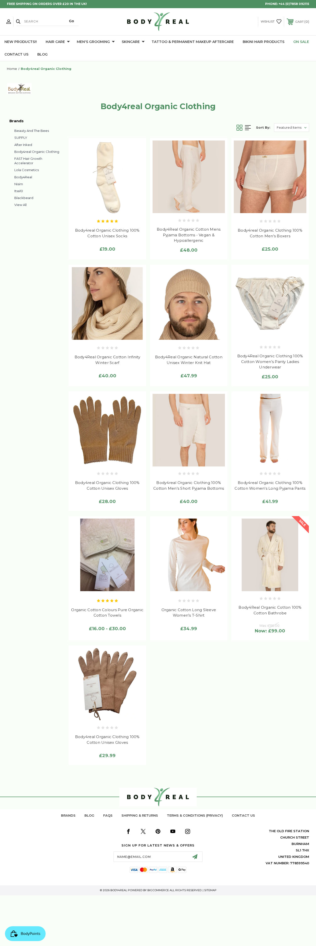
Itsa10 (18, 191)
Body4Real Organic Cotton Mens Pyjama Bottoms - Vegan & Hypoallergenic (188, 235)
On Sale (301, 42)
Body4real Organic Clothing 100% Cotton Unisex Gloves (107, 485)
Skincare (131, 42)
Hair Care (55, 42)
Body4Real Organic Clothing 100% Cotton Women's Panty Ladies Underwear (270, 361)
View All (20, 205)
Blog (42, 54)
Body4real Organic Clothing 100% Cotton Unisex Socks (107, 233)
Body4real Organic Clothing (36, 152)
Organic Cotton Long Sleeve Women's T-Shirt (188, 612)
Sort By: (263, 127)
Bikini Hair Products (263, 42)
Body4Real (23, 177)
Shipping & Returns (139, 815)
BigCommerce (158, 890)
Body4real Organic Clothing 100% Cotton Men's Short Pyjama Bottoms (188, 485)
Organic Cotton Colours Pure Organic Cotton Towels (107, 612)
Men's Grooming (93, 42)
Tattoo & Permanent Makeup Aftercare (193, 42)
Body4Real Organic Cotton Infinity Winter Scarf (107, 360)
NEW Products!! (20, 42)
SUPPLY (20, 138)
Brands (68, 815)
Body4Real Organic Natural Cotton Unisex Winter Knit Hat (188, 360)
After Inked (23, 145)
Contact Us (16, 54)
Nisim (18, 184)
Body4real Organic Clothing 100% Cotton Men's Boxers (270, 233)
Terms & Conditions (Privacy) (195, 815)
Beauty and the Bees (31, 131)
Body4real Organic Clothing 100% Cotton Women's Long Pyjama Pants (270, 485)
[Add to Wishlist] (107, 208)
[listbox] (291, 127)
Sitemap (210, 890)
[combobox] (48, 21)
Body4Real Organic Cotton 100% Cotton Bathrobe (269, 610)
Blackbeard (23, 198)
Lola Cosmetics (26, 170)
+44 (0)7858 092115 (293, 4)
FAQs (108, 815)
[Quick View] (96, 208)
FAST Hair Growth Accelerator (28, 161)
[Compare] (117, 208)
